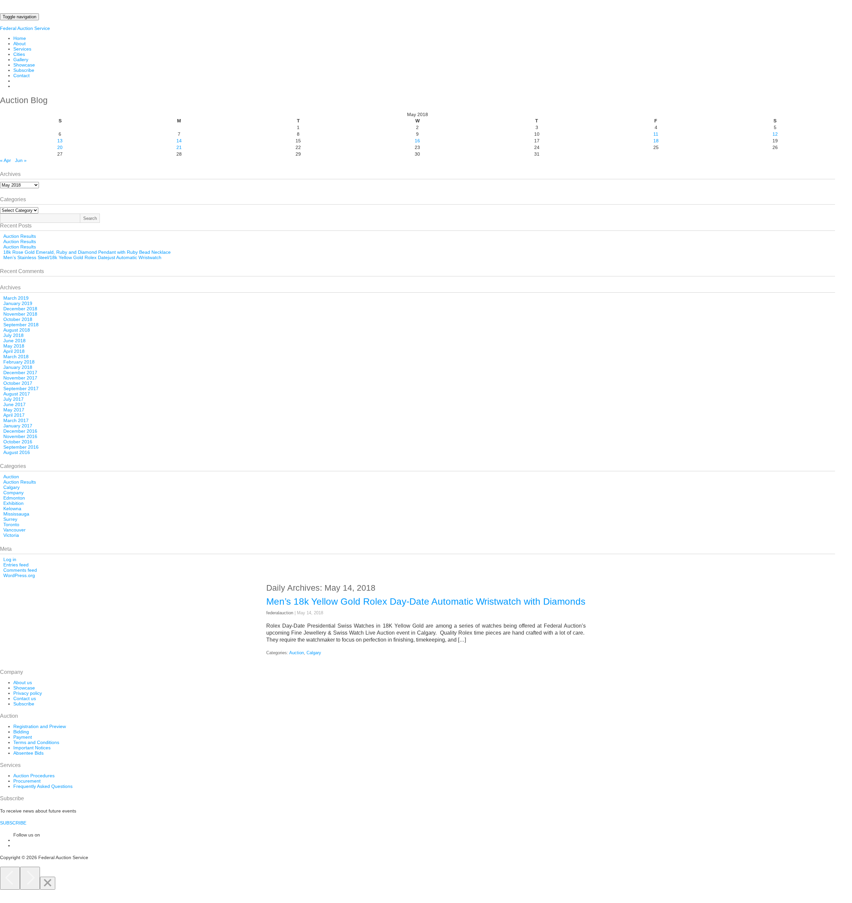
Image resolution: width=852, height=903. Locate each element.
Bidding (21, 731)
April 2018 (14, 351)
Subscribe (23, 70)
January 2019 (17, 303)
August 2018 (16, 330)
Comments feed (20, 570)
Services (22, 49)
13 (60, 140)
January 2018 (17, 367)
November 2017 (20, 377)
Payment (22, 737)
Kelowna (12, 508)
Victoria (11, 535)
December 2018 (20, 308)
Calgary (11, 487)
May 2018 (13, 346)
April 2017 (14, 415)
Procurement (27, 781)
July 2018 (13, 335)
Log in (9, 559)
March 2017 (16, 420)
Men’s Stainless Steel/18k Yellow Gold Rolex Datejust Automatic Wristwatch (82, 257)
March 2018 (16, 356)
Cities (19, 54)
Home (19, 38)
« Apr (5, 160)
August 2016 (16, 452)
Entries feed (16, 564)
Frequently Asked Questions (43, 786)
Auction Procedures (34, 775)
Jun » (21, 160)
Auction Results (19, 236)
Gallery (20, 59)
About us (22, 682)
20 (60, 147)
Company (13, 492)
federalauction (279, 612)
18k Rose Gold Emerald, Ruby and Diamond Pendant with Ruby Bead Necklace (87, 252)
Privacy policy (27, 693)
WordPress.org (19, 575)
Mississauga (16, 514)
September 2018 (21, 324)
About (19, 43)
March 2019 (16, 298)
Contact (21, 75)
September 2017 (21, 388)
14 (179, 140)
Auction (11, 476)
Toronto (11, 524)
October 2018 (17, 319)
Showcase (24, 65)
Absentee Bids (28, 753)
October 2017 (17, 383)
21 (179, 147)
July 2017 (13, 399)
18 (656, 140)
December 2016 (20, 431)
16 (417, 140)
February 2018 (19, 362)
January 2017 (17, 425)
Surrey (10, 519)
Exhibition (13, 503)
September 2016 (21, 447)
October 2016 (17, 441)
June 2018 (14, 340)
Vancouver (14, 529)
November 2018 (20, 314)
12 (775, 134)
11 (655, 134)
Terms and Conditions (36, 742)
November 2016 (20, 436)
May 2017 (13, 409)
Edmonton (14, 498)
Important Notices (32, 747)
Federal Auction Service (25, 28)
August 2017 (16, 393)
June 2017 (14, 404)
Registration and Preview (39, 726)
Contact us (24, 698)
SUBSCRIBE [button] (13, 823)
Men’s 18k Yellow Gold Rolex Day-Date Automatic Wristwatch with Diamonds (425, 601)
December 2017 (20, 372)
